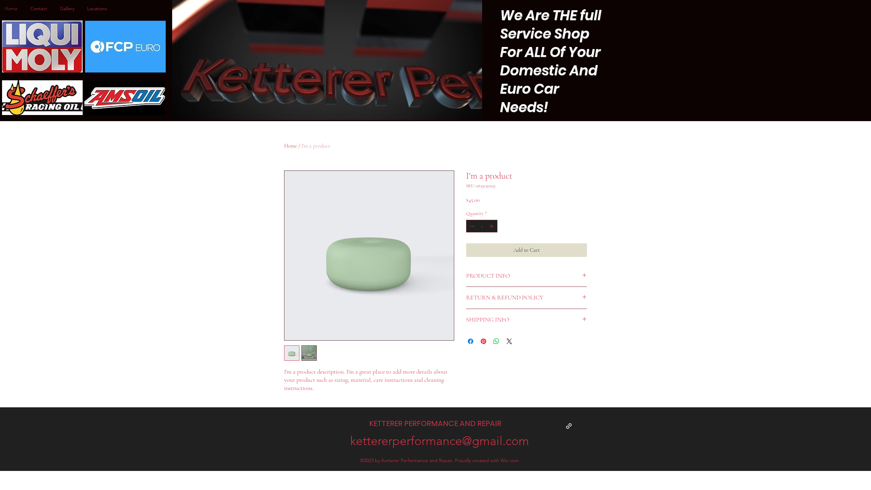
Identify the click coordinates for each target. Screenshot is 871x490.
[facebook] (568, 426)
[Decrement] (471, 226)
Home (290, 146)
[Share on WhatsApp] (496, 341)
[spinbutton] (482, 226)
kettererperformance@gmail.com (439, 441)
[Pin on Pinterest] (483, 341)
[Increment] (492, 226)
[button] (473, 112)
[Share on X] (509, 341)
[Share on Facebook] (470, 341)
